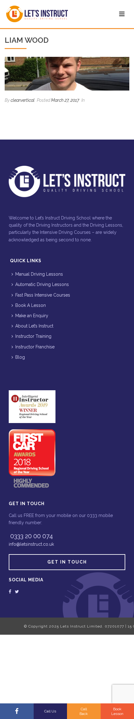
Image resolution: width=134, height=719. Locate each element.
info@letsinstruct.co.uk (31, 544)
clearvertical (23, 100)
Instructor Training (33, 336)
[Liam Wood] (67, 74)
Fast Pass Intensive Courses (42, 295)
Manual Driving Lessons (39, 274)
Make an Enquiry (31, 315)
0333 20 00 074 (31, 536)
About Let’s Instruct (34, 325)
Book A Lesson (30, 305)
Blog (20, 357)
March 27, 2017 (65, 100)
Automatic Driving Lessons (42, 284)
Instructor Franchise (35, 346)
